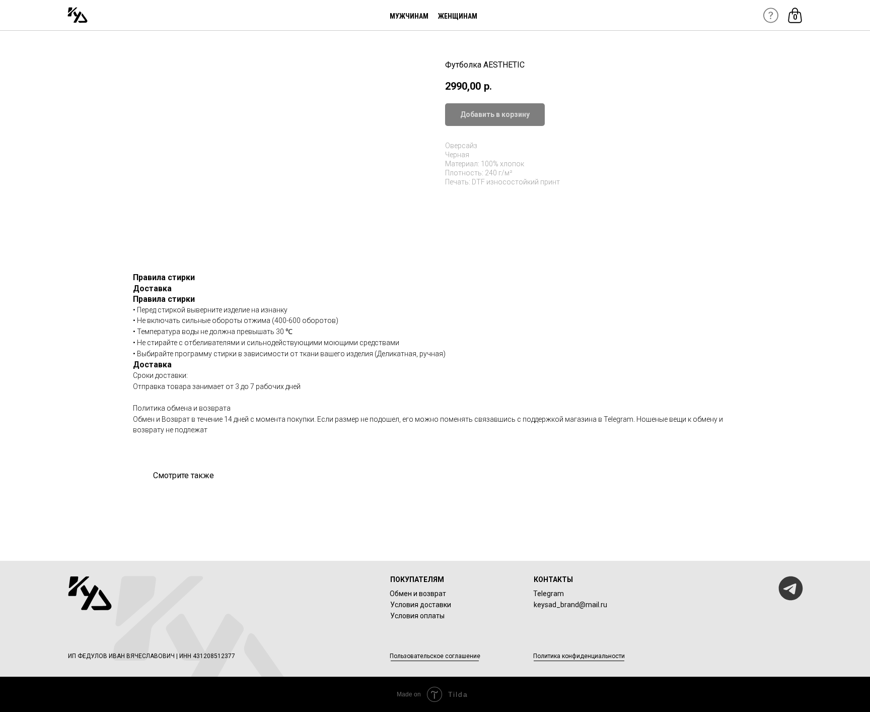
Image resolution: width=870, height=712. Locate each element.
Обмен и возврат (418, 594)
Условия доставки (420, 605)
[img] (77, 15)
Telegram (548, 594)
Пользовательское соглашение (435, 656)
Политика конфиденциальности (579, 656)
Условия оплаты (417, 616)
